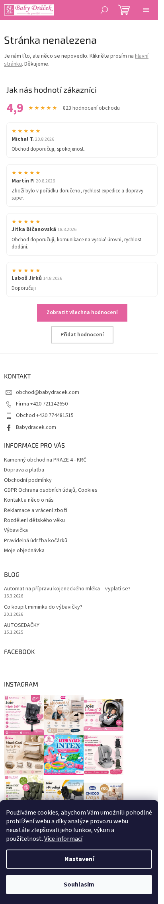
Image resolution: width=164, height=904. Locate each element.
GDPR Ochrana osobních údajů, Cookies (51, 490)
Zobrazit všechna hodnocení (82, 312)
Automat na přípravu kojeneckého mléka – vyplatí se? (67, 589)
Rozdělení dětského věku (34, 520)
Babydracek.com (36, 427)
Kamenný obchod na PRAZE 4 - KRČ (45, 460)
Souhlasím (79, 884)
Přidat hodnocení (82, 335)
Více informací (63, 838)
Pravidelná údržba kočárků (35, 541)
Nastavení (79, 859)
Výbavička (16, 530)
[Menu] (146, 10)
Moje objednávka (24, 551)
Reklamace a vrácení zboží (35, 510)
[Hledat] (104, 10)
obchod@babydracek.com (47, 392)
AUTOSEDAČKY (21, 625)
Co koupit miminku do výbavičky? (43, 607)
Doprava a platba (24, 470)
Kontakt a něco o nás (29, 500)
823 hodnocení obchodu (91, 108)
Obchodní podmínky (28, 480)
